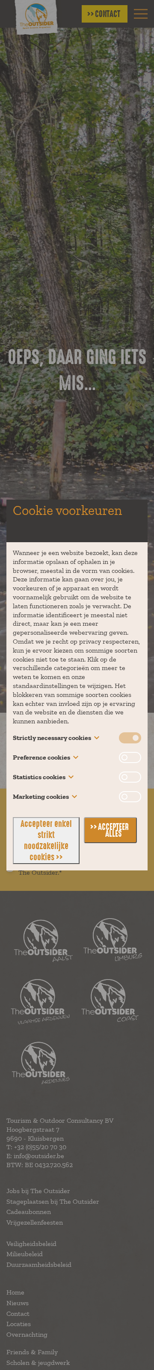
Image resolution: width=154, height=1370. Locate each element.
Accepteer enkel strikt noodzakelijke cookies (46, 840)
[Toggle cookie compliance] (130, 757)
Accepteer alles (113, 830)
